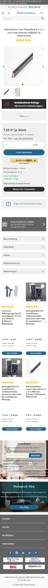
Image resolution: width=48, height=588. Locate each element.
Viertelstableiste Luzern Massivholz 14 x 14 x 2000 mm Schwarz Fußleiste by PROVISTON (36, 391)
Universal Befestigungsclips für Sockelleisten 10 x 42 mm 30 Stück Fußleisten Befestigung (11, 317)
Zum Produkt (12, 353)
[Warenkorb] (46, 10)
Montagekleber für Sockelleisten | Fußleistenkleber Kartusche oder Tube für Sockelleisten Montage (35, 317)
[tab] (24, 239)
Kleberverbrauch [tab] (11, 263)
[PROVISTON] (24, 115)
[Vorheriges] (3, 66)
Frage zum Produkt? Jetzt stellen (28, 203)
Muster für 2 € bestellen (24, 189)
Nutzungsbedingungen (13, 466)
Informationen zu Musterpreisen (16, 183)
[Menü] (3, 12)
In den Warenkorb (24, 152)
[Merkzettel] (40, 12)
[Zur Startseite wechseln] (26, 12)
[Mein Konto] (9, 12)
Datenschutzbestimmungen (23, 471)
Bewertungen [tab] (10, 271)
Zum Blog (24, 507)
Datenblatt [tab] (8, 247)
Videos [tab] (6, 255)
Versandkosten (24, 580)
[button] (23, 161)
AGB (20, 473)
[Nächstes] (43, 66)
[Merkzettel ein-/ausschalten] (42, 49)
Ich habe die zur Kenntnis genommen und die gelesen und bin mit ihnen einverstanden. (23, 473)
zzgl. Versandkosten (23, 138)
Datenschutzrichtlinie (23, 463)
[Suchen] (43, 18)
